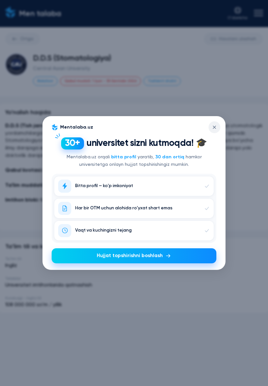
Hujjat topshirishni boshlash (130, 255)
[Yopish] (214, 127)
